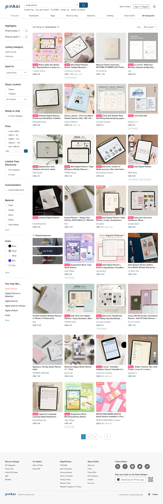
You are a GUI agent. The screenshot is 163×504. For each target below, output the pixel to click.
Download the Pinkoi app (132, 479)
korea (7, 315)
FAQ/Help (63, 465)
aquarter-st (132, 372)
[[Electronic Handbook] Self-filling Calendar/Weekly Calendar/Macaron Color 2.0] (111, 299)
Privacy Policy (65, 479)
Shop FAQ (36, 469)
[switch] (16, 30)
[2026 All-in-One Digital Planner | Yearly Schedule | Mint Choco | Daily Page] (79, 299)
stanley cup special (78, 9)
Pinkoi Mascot (93, 476)
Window (8, 479)
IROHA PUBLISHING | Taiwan (108, 420)
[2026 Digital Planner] (143, 150)
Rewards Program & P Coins (70, 487)
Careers (90, 479)
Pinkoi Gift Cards (11, 472)
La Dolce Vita (133, 271)
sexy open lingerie (42, 9)
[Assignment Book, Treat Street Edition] (79, 248)
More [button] (7, 230)
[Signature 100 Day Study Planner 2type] (48, 350)
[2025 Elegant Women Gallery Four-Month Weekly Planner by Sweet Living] (143, 248)
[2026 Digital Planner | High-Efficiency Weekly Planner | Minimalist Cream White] (79, 150)
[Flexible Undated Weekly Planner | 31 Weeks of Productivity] (48, 299)
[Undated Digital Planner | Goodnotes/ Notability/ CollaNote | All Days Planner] (48, 99)
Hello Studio (37, 172)
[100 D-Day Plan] (143, 99)
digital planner (11, 300)
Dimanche (68, 372)
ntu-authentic (101, 70)
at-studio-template (103, 121)
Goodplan (100, 223)
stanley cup (65, 9)
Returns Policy (65, 483)
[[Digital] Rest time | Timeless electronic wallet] (48, 150)
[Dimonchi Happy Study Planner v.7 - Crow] (79, 350)
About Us (91, 465)
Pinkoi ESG (92, 472)
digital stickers (11, 310)
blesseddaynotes (39, 121)
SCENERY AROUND (41, 372)
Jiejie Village (69, 271)
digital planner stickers (15, 305)
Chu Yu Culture (134, 322)
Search (83, 5)
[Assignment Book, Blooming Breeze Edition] (79, 397)
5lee (129, 70)
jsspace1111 (133, 121)
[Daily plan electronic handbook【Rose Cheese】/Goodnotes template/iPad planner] (143, 201)
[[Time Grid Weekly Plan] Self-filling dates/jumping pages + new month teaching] (111, 99)
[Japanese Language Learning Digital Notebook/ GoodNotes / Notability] (48, 397)
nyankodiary (101, 271)
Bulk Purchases (66, 469)
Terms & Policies (66, 476)
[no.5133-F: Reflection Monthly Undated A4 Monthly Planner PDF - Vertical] (143, 48)
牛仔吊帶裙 (55, 9)
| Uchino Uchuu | (39, 70)
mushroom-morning (72, 70)
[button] (26, 151)
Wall (6, 476)
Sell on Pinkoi (125, 6)
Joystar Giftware (71, 121)
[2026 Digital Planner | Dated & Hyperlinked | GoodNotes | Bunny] (111, 248)
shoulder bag (29, 9)
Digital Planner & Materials (13, 295)
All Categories (10, 465)
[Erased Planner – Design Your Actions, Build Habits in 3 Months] (79, 201)
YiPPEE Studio (70, 172)
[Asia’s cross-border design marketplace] (12, 6)
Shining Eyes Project (104, 172)
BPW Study (132, 172)
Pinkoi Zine (9, 469)
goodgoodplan (134, 223)
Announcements (66, 472)
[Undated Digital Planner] (48, 201)
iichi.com (91, 483)
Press (90, 469)
